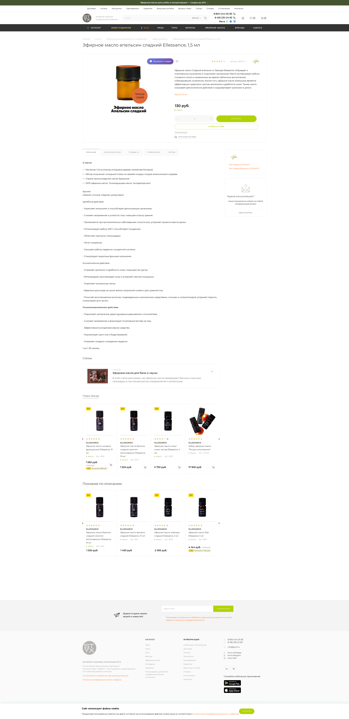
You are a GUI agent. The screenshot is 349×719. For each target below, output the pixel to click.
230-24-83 (224, 18)
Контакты (187, 679)
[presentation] (82, 439)
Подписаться (223, 609)
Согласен (246, 711)
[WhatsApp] (226, 21)
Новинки (149, 668)
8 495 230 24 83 (235, 642)
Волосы (148, 656)
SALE (147, 645)
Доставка (187, 649)
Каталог (150, 639)
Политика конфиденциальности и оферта (102, 680)
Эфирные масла (152, 660)
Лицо (147, 649)
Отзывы (187, 672)
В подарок (150, 664)
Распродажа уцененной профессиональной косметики (156, 674)
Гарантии (187, 664)
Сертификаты (189, 660)
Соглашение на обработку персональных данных (105, 676)
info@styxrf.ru (234, 647)
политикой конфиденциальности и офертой (216, 714)
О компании (189, 675)
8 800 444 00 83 (235, 640)
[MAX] (234, 21)
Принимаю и (199, 618)
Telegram (234, 669)
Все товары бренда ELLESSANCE (244, 168)
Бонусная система (191, 668)
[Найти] (205, 18)
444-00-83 (223, 14)
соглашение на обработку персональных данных (199, 617)
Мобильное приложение (195, 645)
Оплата (186, 652)
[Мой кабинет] (243, 18)
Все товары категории (239, 164)
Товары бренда (91, 396)
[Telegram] (230, 21)
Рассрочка (188, 656)
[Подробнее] (212, 371)
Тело (147, 652)
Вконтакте (227, 669)
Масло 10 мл (180, 94)
